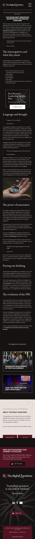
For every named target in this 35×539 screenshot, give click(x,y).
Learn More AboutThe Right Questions (10, 438)
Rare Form (20, 536)
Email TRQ (18, 513)
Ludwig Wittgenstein (11, 147)
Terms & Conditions (13, 532)
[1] (14, 66)
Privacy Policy (23, 532)
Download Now (17, 107)
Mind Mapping (12, 236)
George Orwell (17, 243)
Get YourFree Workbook (25, 438)
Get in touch (18, 464)
